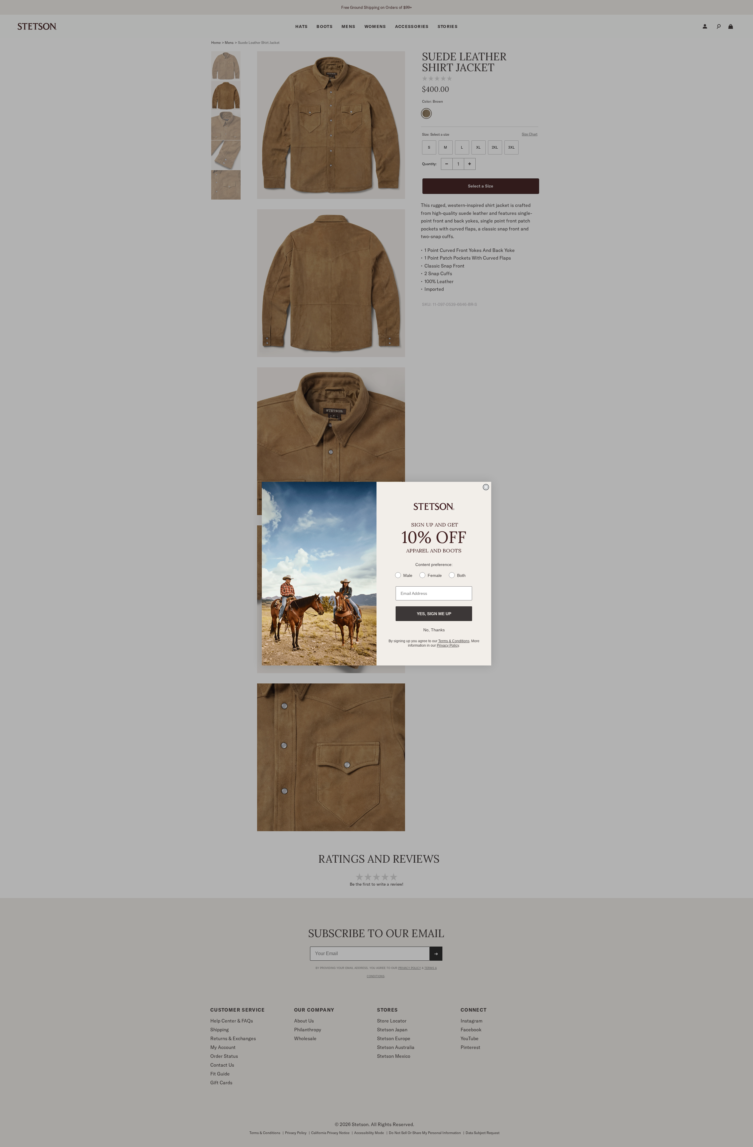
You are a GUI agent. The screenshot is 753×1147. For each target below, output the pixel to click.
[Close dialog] (486, 487)
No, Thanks (434, 630)
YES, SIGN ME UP (434, 613)
